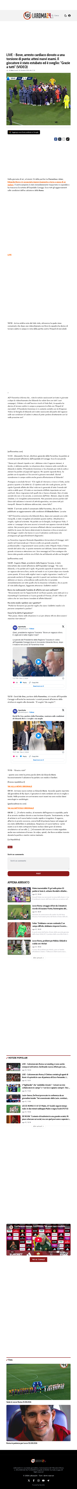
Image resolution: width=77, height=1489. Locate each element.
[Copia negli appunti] (67, 139)
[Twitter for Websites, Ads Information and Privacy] (63, 678)
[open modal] (69, 15)
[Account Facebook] (33, 1480)
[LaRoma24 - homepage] (38, 16)
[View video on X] (38, 661)
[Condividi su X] (59, 139)
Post (38, 873)
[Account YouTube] (43, 1480)
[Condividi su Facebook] (55, 139)
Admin (12, 70)
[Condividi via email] (63, 139)
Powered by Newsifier (38, 1485)
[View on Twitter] (63, 627)
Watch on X (58, 650)
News (10, 847)
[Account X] (29, 1480)
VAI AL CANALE (38, 1259)
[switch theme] (65, 15)
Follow (31, 629)
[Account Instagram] (38, 1480)
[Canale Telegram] (48, 1480)
